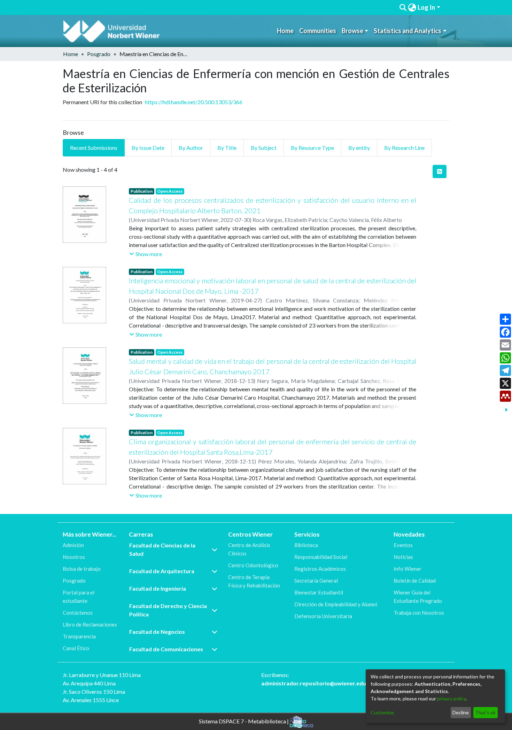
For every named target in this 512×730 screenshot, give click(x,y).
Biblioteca (306, 545)
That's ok (485, 712)
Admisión (73, 545)
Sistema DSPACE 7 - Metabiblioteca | (244, 720)
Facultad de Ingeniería (157, 588)
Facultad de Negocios (157, 631)
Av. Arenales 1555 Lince (91, 700)
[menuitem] (412, 7)
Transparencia (79, 636)
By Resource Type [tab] (312, 147)
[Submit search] (402, 7)
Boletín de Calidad (415, 580)
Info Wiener (407, 569)
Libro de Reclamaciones (90, 624)
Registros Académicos (320, 569)
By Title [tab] (226, 147)
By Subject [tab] (264, 147)
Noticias (403, 557)
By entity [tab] (359, 147)
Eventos (403, 545)
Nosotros (74, 557)
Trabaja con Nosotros (419, 612)
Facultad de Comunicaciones (166, 649)
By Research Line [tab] (404, 147)
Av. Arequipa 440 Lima (89, 683)
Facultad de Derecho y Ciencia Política (168, 609)
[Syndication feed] (440, 171)
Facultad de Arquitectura (161, 571)
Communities (317, 30)
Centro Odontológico (253, 565)
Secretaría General (316, 580)
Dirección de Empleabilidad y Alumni (335, 604)
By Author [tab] (191, 147)
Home (285, 30)
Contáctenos (78, 612)
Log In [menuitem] (426, 7)
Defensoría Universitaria (323, 616)
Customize (382, 712)
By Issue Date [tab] (148, 147)
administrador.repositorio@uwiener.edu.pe (317, 683)
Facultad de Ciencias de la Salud (162, 549)
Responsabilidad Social (320, 557)
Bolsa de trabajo (82, 569)
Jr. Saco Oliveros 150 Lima (94, 691)
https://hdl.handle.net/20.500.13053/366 (193, 102)
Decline (460, 712)
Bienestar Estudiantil (318, 592)
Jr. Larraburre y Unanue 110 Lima (102, 674)
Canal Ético (76, 648)
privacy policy (451, 698)
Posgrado (98, 54)
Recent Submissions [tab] (93, 147)
